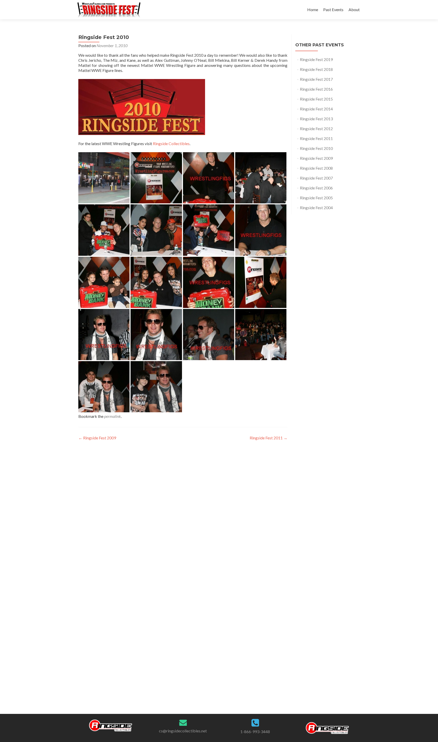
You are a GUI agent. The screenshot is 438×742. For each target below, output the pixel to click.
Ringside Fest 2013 (316, 118)
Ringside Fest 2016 (316, 89)
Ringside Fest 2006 (316, 187)
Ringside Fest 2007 (316, 177)
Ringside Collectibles (171, 143)
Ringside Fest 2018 (316, 69)
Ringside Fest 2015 (316, 98)
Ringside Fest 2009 (97, 437)
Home (312, 9)
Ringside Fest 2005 (316, 197)
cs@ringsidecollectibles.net (183, 730)
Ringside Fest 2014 (316, 108)
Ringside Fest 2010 (316, 148)
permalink (112, 416)
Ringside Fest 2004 (316, 207)
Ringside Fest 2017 (316, 79)
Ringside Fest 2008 (316, 168)
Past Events (333, 9)
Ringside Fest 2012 (316, 128)
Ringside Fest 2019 (316, 59)
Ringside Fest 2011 (268, 437)
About (354, 9)
